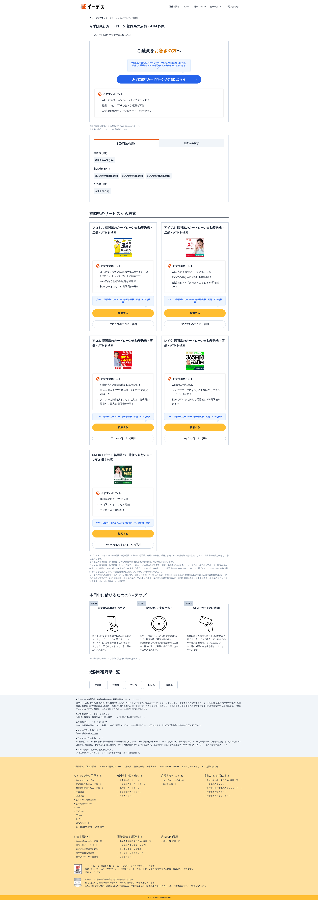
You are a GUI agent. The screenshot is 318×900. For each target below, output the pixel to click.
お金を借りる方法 (84, 803)
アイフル (80, 811)
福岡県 (135, 18)
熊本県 (115, 685)
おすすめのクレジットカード (219, 784)
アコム (79, 815)
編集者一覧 (152, 766)
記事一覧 (214, 6)
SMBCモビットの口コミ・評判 (123, 544)
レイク (79, 819)
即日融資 (80, 792)
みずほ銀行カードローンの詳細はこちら (159, 79)
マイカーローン (126, 796)
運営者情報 (174, 6)
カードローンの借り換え (174, 780)
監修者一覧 (139, 766)
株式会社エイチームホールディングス (138, 869)
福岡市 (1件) (100, 153)
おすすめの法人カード (216, 792)
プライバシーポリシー (169, 766)
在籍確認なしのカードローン (89, 784)
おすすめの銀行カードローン (132, 784)
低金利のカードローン (129, 780)
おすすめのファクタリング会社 (133, 845)
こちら (95, 733)
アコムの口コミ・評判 (123, 438)
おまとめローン (170, 784)
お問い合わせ (232, 6)
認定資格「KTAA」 (159, 886)
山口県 (151, 685)
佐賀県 (98, 685)
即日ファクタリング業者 (130, 849)
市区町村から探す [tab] (126, 143)
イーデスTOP (98, 18)
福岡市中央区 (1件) (104, 160)
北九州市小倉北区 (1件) (106, 175)
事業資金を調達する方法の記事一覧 (135, 841)
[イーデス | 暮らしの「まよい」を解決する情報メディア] (92, 8)
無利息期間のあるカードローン (90, 788)
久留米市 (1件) (102, 191)
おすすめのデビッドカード (218, 796)
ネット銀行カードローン (130, 792)
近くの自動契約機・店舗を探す (90, 827)
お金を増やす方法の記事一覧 (89, 841)
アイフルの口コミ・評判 (195, 324)
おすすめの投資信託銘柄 (87, 849)
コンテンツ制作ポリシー (195, 6)
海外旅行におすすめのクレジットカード (224, 788)
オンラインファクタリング (131, 853)
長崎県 (169, 685)
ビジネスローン (126, 857)
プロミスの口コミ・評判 (123, 324)
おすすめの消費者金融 (86, 799)
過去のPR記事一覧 (171, 841)
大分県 (133, 685)
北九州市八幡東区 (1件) (158, 175)
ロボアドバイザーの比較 (87, 857)
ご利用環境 (79, 766)
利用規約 (127, 766)
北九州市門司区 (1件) (132, 175)
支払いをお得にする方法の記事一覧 (222, 780)
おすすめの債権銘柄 (85, 853)
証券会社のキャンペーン (87, 845)
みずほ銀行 (125, 18)
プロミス (80, 807)
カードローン (112, 18)
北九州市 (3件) (102, 168)
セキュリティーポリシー (193, 766)
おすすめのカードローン (87, 780)
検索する (123, 313)
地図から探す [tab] (191, 143)
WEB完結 (80, 796)
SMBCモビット (83, 823)
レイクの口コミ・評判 (195, 438)
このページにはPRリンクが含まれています (112, 35)
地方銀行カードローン (129, 788)
